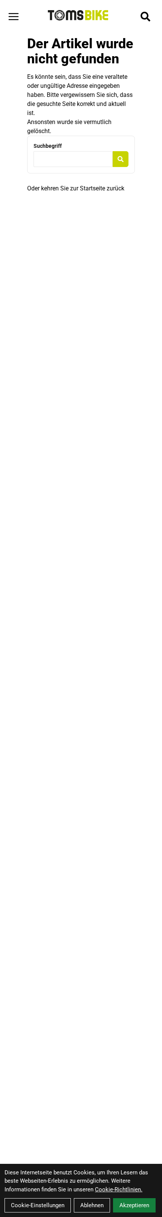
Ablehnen (92, 1205)
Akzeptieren (134, 1205)
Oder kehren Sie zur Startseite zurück (75, 188)
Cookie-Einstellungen (37, 1205)
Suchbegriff (48, 146)
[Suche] (145, 17)
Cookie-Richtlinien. (118, 1189)
